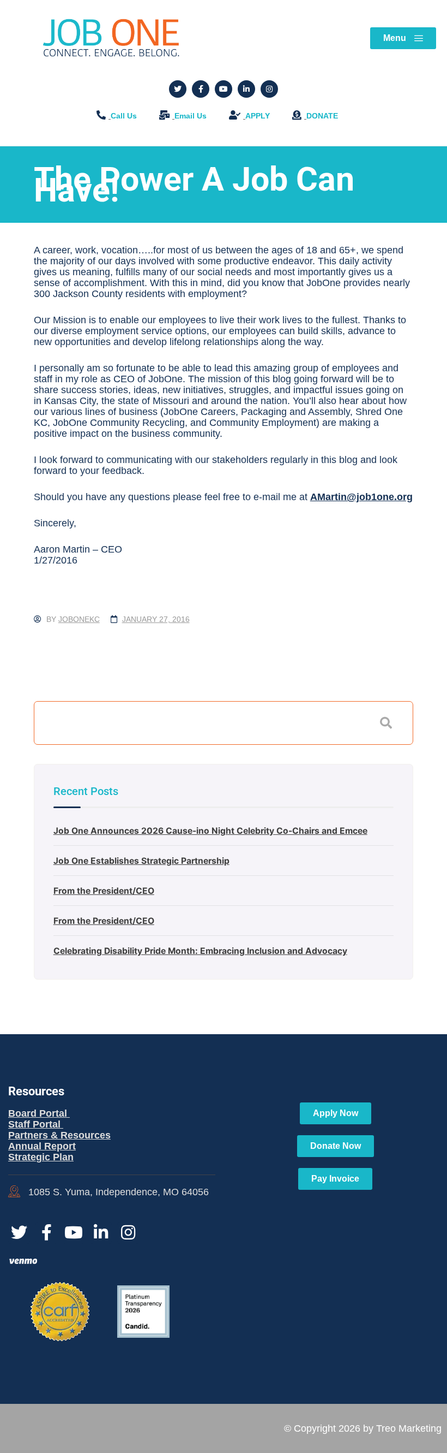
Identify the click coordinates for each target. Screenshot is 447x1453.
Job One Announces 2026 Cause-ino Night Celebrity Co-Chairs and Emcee (210, 831)
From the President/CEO (103, 891)
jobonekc (79, 619)
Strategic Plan (41, 1157)
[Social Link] (177, 89)
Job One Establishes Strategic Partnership (141, 861)
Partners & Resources (59, 1135)
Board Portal (39, 1113)
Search (386, 723)
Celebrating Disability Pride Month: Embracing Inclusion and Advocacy (200, 951)
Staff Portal (35, 1124)
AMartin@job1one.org (361, 496)
